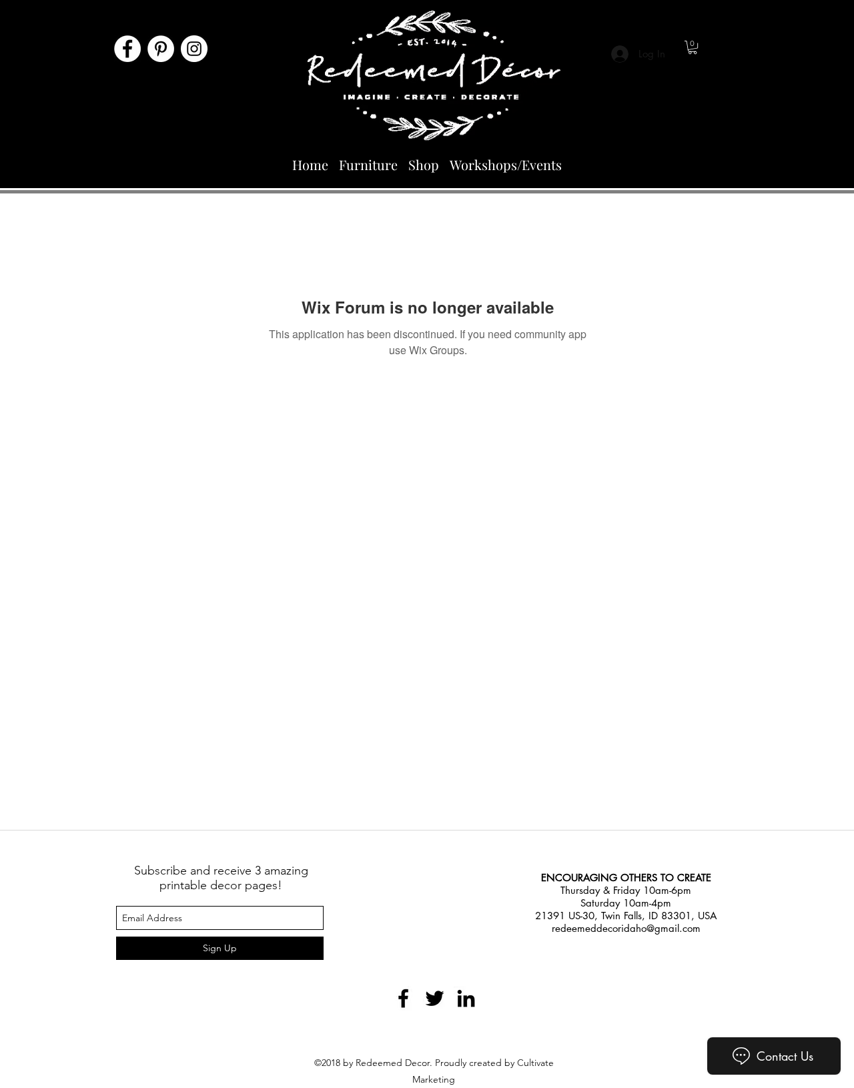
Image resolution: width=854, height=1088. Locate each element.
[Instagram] (194, 48)
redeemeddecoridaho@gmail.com (626, 928)
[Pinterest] (160, 48)
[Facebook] (127, 48)
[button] (693, 47)
